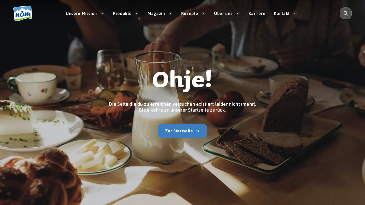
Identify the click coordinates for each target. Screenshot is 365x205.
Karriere (256, 13)
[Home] (25, 13)
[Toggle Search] (346, 13)
